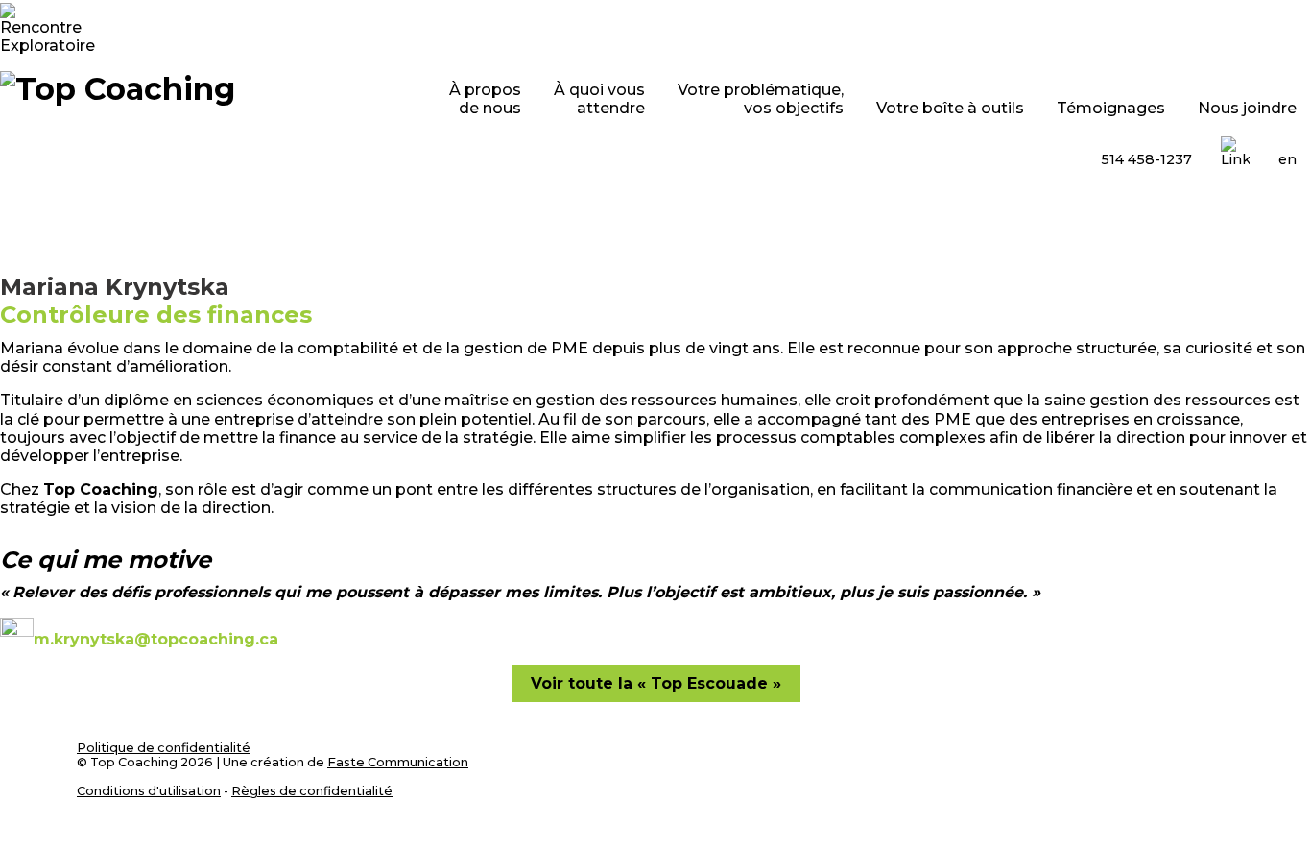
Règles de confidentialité (312, 791)
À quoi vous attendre (599, 99)
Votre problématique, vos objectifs (761, 99)
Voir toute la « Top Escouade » (656, 683)
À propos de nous (485, 99)
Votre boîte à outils (950, 108)
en (1287, 159)
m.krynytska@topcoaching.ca (156, 639)
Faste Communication (397, 762)
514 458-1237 (1146, 159)
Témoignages (1111, 108)
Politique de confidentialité (163, 748)
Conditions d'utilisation (149, 791)
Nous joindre (1247, 108)
